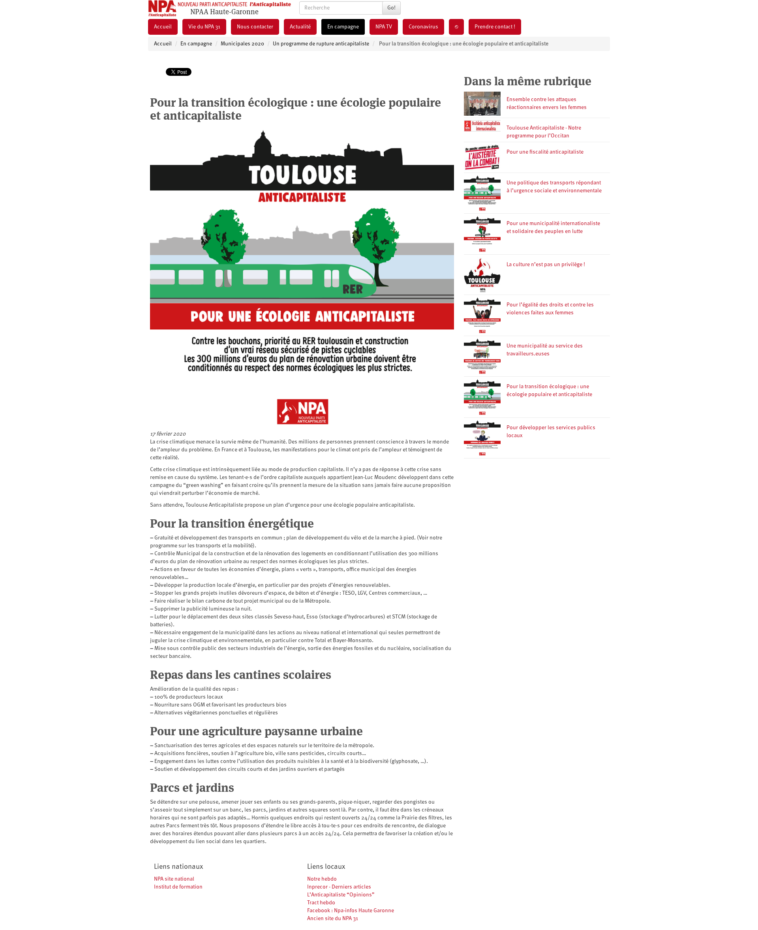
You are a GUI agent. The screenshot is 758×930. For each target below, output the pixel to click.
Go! (391, 8)
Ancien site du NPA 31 (332, 918)
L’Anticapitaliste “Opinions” (341, 895)
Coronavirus (423, 27)
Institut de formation (178, 887)
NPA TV (383, 27)
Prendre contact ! (495, 27)
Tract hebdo (321, 903)
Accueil (163, 27)
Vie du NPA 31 (204, 27)
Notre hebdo (322, 879)
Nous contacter (255, 27)
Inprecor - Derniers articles (339, 887)
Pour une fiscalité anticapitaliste (545, 152)
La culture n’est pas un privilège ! (546, 264)
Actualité (300, 27)
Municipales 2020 (242, 44)
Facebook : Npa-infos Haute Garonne (350, 910)
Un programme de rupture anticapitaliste (321, 44)
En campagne (343, 27)
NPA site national (174, 879)
